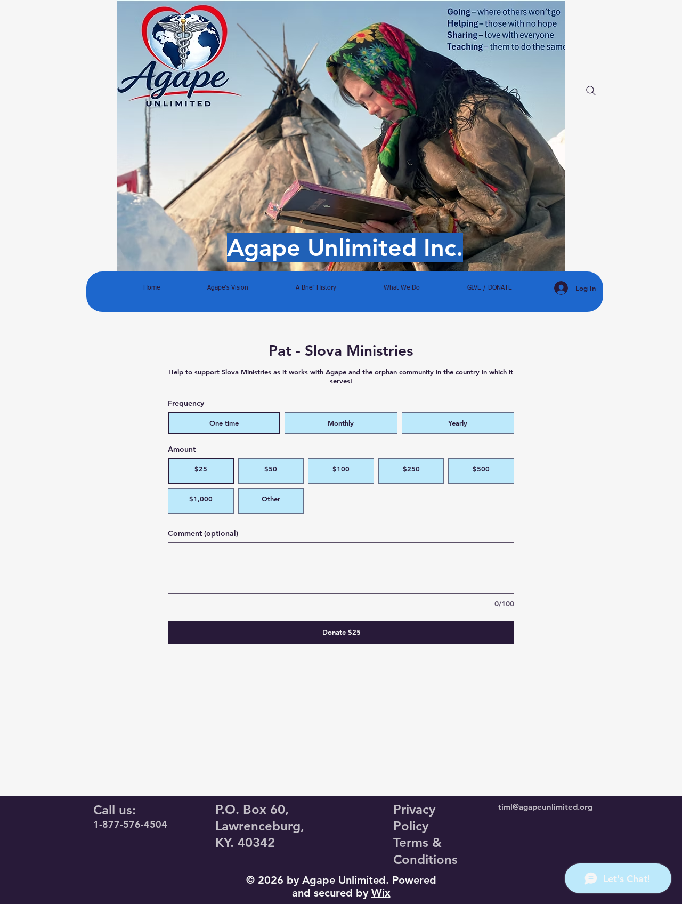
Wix (381, 892)
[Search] (591, 90)
